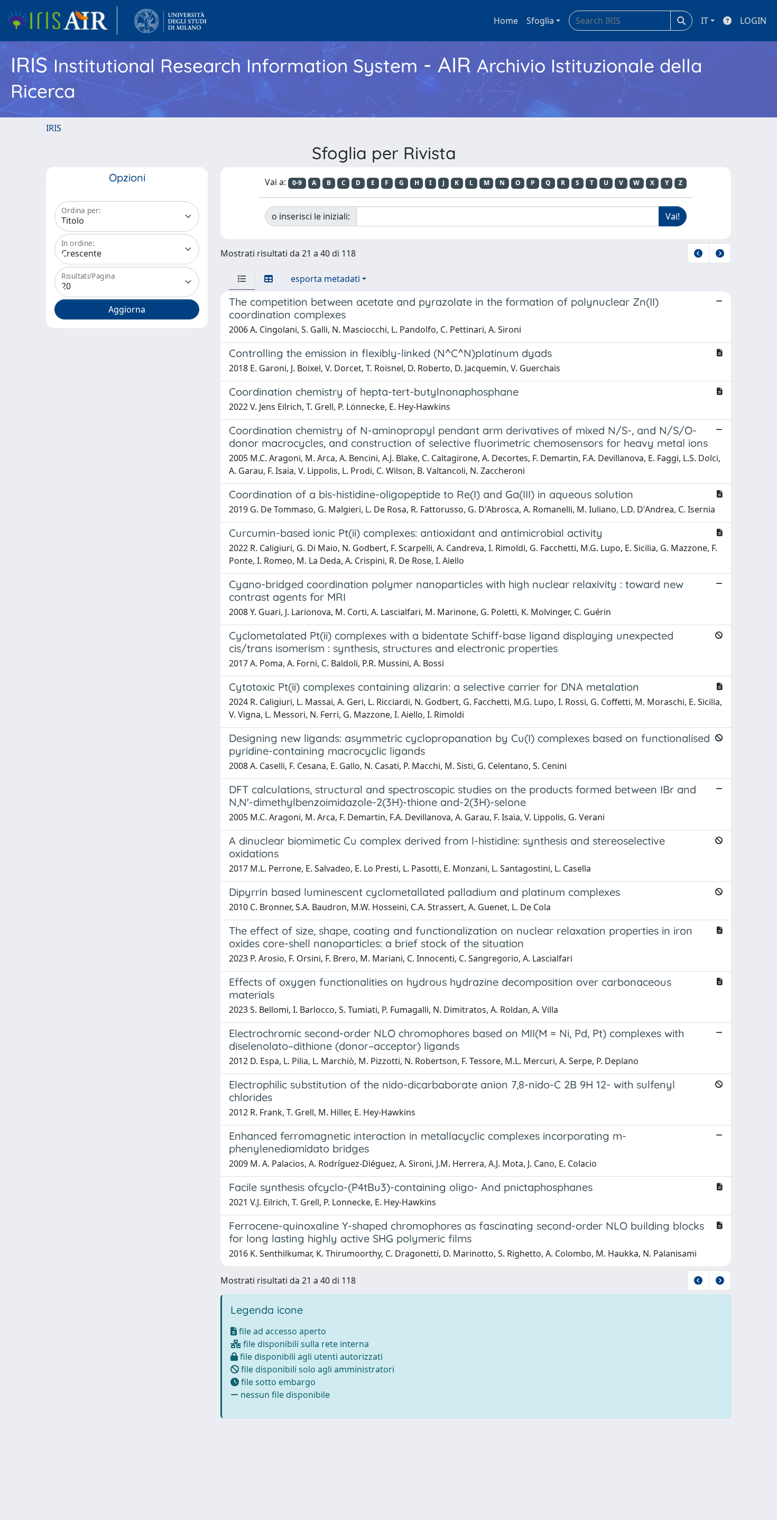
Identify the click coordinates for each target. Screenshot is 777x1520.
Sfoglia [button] (540, 20)
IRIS (53, 128)
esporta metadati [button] (325, 279)
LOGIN (753, 20)
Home (506, 20)
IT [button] (704, 20)
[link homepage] (61, 20)
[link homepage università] (170, 20)
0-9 (297, 182)
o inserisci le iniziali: (311, 216)
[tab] (242, 279)
